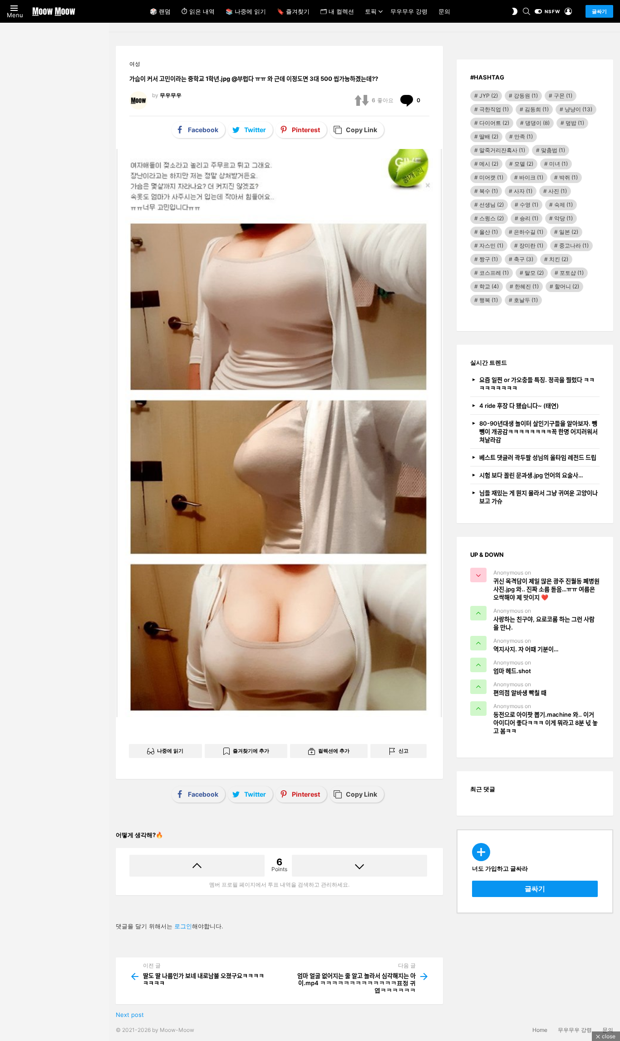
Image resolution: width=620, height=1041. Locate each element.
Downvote (359, 866)
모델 (523, 163)
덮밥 (575, 122)
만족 (523, 136)
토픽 (371, 11)
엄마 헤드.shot (512, 670)
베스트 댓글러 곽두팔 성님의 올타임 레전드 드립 (537, 457)
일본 (568, 231)
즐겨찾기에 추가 (251, 751)
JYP (488, 95)
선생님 (491, 204)
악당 (563, 218)
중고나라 (574, 245)
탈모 (534, 272)
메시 (488, 163)
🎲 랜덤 (160, 11)
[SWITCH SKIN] (514, 11)
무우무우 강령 (409, 11)
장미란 (531, 245)
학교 (489, 286)
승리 (529, 218)
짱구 (488, 259)
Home (539, 1029)
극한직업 (494, 109)
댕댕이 (537, 122)
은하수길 (528, 231)
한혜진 (527, 286)
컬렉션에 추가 (333, 751)
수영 (529, 204)
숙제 (563, 204)
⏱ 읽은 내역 (198, 11)
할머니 (567, 286)
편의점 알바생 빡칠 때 (519, 692)
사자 (523, 191)
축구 (523, 259)
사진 (557, 191)
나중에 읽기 (170, 751)
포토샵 (572, 272)
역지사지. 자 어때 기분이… (525, 649)
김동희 (537, 109)
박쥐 (568, 177)
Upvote (197, 866)
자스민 (491, 245)
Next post (130, 1014)
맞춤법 (553, 150)
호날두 (526, 300)
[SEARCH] (526, 11)
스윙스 (491, 218)
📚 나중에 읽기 (246, 11)
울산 (488, 231)
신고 (403, 751)
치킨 (558, 259)
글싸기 (599, 11)
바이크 (531, 177)
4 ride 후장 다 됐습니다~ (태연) (519, 405)
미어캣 (491, 177)
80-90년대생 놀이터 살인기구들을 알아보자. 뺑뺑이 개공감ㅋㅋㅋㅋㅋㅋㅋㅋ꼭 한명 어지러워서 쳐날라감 (538, 431)
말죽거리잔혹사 (502, 150)
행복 (488, 300)
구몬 (563, 95)
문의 (444, 11)
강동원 (526, 95)
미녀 (558, 163)
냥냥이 (578, 109)
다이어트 (494, 122)
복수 (488, 191)
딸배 (488, 136)
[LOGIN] (568, 11)
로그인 (183, 926)
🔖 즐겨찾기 (293, 11)
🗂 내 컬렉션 (337, 11)
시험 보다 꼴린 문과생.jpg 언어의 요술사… (531, 475)
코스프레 (494, 272)
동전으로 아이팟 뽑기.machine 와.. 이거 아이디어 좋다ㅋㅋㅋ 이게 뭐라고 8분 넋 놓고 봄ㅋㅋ (545, 722)
